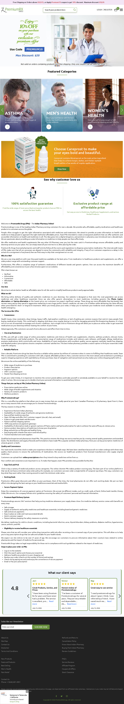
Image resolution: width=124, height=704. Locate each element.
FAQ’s (64, 659)
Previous (60, 61)
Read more (42, 604)
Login (99, 10)
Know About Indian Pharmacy (73, 644)
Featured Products (8, 662)
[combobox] (60, 9)
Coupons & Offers (69, 669)
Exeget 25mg (14, 701)
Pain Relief (5, 672)
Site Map (4, 641)
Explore (7, 126)
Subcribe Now (41, 627)
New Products (6, 659)
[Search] (75, 10)
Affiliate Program (68, 666)
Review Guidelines (69, 651)
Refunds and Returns (70, 638)
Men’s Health (6, 669)
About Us (4, 638)
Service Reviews (68, 662)
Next (64, 61)
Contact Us (5, 644)
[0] (115, 10)
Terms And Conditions (9, 651)
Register (108, 10)
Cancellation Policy (69, 641)
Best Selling (5, 666)
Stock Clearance (68, 672)
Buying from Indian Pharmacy (73, 648)
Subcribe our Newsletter (12, 622)
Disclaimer (5, 648)
